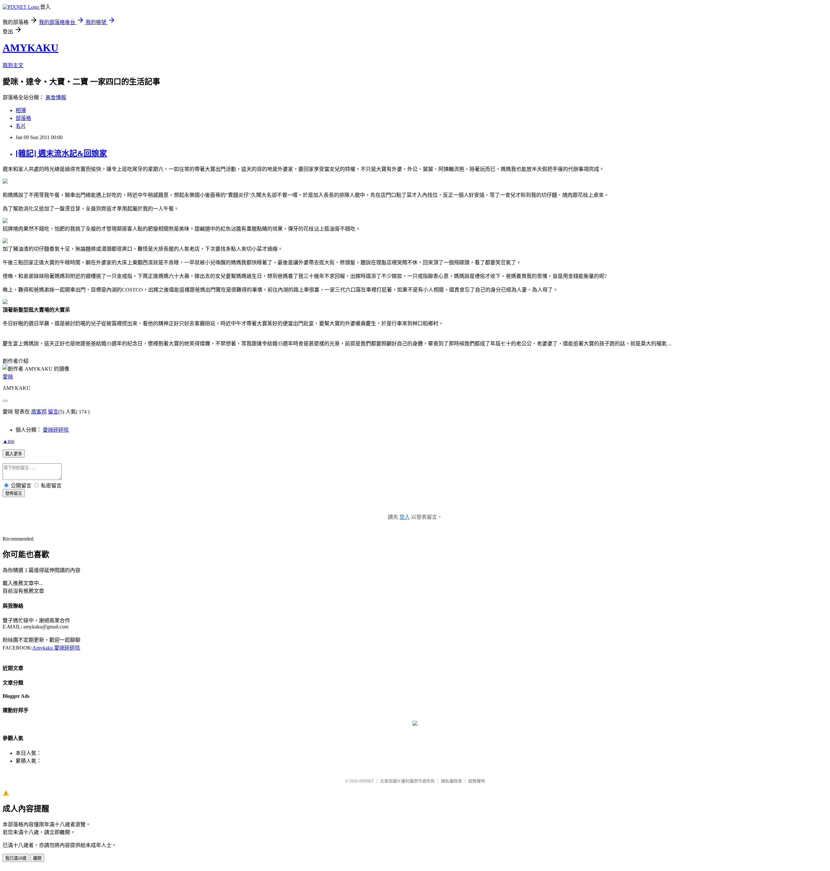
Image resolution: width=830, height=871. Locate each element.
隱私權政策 (451, 781)
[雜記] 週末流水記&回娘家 (61, 153)
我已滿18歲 (16, 858)
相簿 (21, 110)
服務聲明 (476, 781)
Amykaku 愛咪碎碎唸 (56, 647)
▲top (8, 441)
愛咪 (8, 376)
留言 (53, 411)
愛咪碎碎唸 (56, 430)
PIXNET (366, 781)
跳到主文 (13, 65)
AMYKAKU (30, 48)
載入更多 (13, 453)
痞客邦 (39, 411)
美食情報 (55, 97)
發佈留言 (13, 493)
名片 (21, 126)
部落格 (23, 118)
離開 (37, 858)
